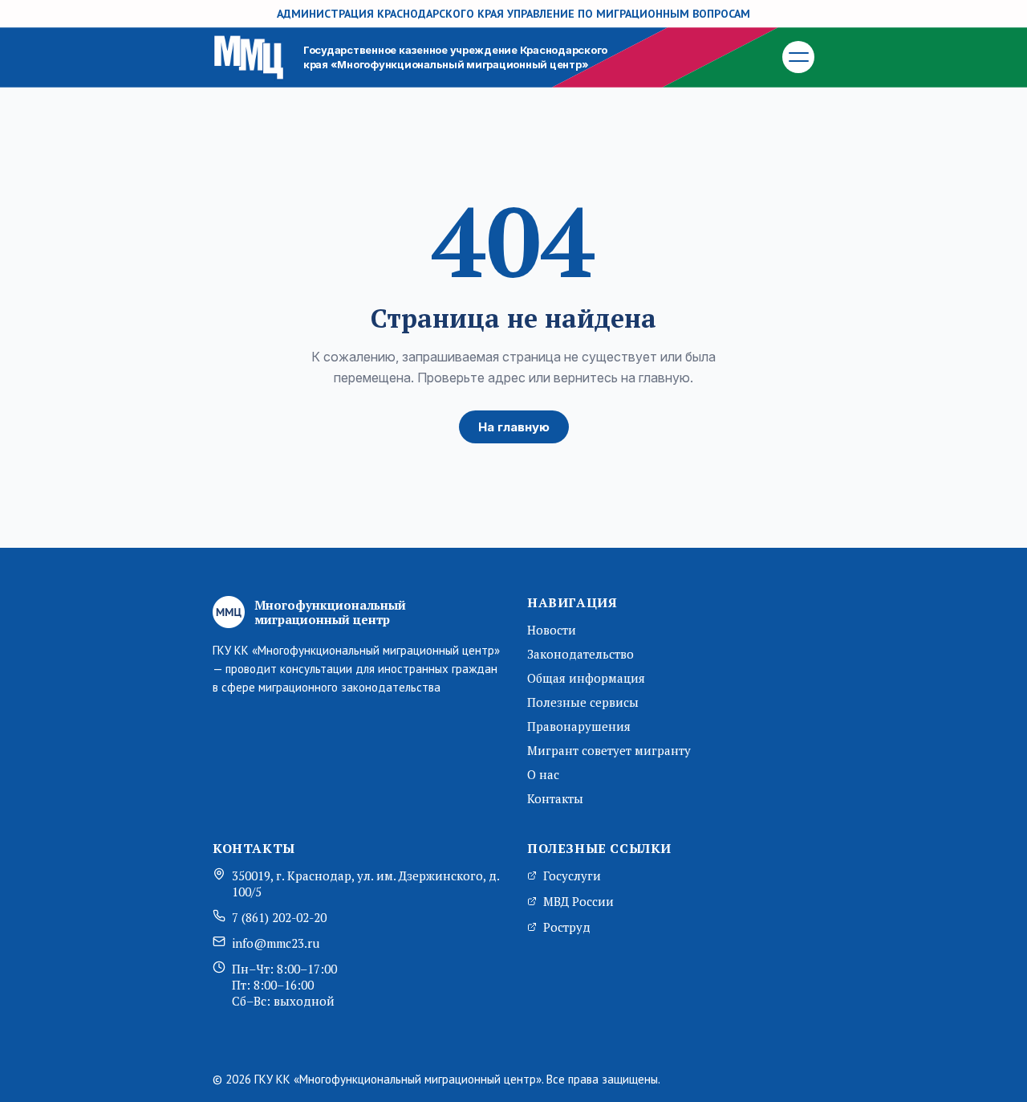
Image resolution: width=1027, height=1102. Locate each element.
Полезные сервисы (583, 702)
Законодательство (580, 654)
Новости (551, 630)
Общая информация (586, 678)
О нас (543, 774)
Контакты (555, 798)
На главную (514, 427)
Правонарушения (579, 726)
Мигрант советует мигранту (609, 750)
